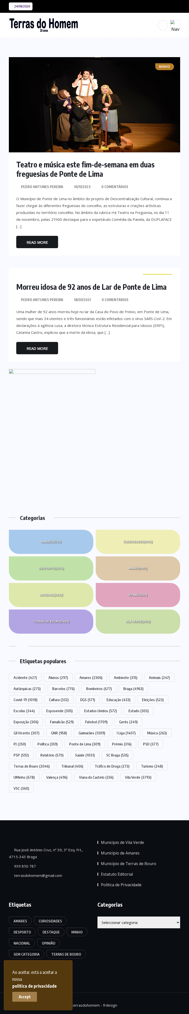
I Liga (126, 733)
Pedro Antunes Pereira (42, 187)
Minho (138, 568)
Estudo (138, 710)
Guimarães (92, 733)
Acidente (25, 677)
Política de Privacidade (121, 884)
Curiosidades (137, 542)
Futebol (96, 722)
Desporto (51, 568)
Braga (133, 688)
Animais (159, 677)
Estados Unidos (100, 710)
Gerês (128, 722)
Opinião (137, 595)
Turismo (152, 766)
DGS (87, 699)
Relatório (51, 755)
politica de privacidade (34, 986)
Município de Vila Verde (122, 842)
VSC (21, 788)
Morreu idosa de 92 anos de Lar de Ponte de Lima (91, 286)
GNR (59, 733)
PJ (20, 744)
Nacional (51, 595)
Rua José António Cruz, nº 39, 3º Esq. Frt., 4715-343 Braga (46, 853)
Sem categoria (27, 954)
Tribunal (72, 766)
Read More (37, 242)
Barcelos (63, 688)
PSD (150, 744)
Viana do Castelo (96, 777)
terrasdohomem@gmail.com (37, 875)
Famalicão (62, 722)
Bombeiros (99, 688)
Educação (118, 699)
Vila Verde (138, 621)
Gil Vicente (26, 733)
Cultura (59, 699)
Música (157, 733)
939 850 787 (24, 866)
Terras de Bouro (51, 621)
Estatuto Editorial (117, 874)
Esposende (59, 710)
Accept (25, 996)
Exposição (26, 722)
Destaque (51, 932)
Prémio (121, 744)
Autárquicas (27, 688)
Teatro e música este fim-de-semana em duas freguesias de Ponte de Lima (85, 169)
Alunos (58, 677)
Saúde (85, 755)
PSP (21, 755)
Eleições (153, 699)
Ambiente (125, 677)
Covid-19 (25, 699)
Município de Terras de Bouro (128, 863)
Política (47, 744)
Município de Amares (120, 853)
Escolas (24, 710)
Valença (56, 777)
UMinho (24, 777)
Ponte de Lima (84, 744)
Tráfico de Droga (112, 766)
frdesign (110, 1005)
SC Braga (117, 755)
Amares (51, 542)
